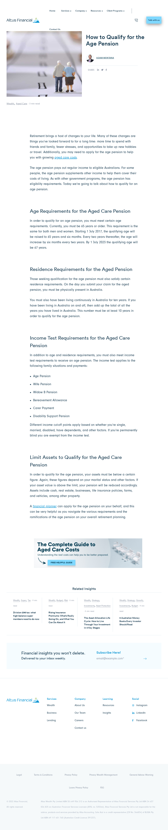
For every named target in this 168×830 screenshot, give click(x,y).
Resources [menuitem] (96, 10)
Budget (59, 600)
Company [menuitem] (80, 10)
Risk (66, 600)
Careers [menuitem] (79, 720)
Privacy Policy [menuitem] (71, 774)
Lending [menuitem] (51, 720)
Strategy (95, 600)
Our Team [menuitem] (80, 712)
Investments (89, 605)
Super (23, 600)
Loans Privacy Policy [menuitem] (78, 787)
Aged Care (21, 103)
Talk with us (154, 20)
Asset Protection (103, 605)
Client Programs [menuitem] (115, 10)
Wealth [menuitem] (51, 705)
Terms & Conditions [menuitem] (43, 774)
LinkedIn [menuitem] (141, 712)
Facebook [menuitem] (141, 720)
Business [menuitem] (52, 712)
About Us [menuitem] (80, 705)
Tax (29, 600)
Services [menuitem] (65, 10)
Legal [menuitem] (19, 774)
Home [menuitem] (52, 10)
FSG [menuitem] (102, 787)
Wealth (10, 103)
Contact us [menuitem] (80, 727)
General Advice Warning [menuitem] (141, 774)
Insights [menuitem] (107, 712)
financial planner (45, 506)
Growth (139, 600)
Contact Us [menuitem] (54, 29)
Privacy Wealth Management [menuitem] (103, 774)
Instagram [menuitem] (141, 705)
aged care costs (65, 157)
